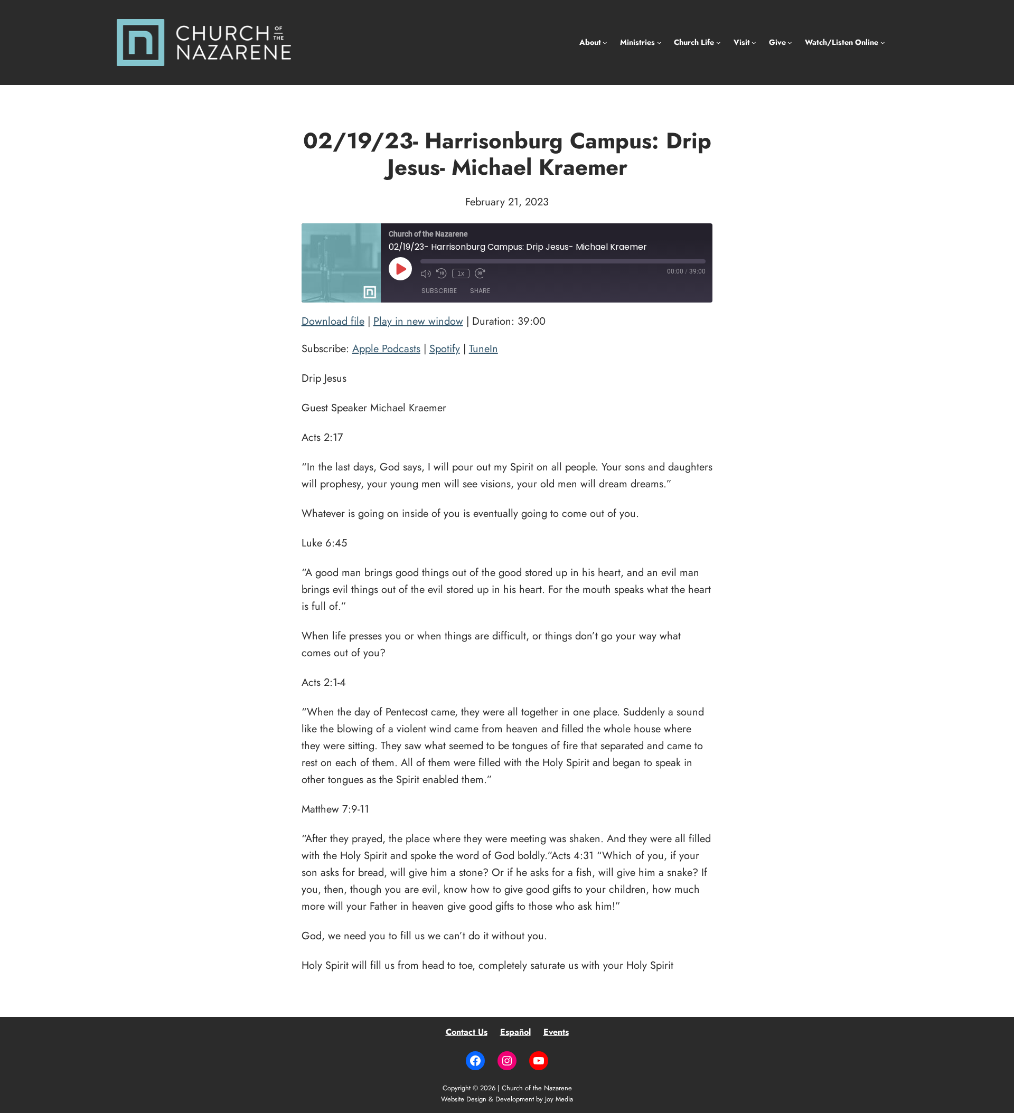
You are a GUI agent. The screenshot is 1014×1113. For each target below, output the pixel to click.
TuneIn (483, 348)
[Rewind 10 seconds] (441, 273)
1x (460, 273)
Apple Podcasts (386, 348)
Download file (333, 321)
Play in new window (418, 321)
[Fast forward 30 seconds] (480, 273)
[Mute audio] (425, 273)
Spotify (444, 348)
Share (480, 290)
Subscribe (439, 290)
